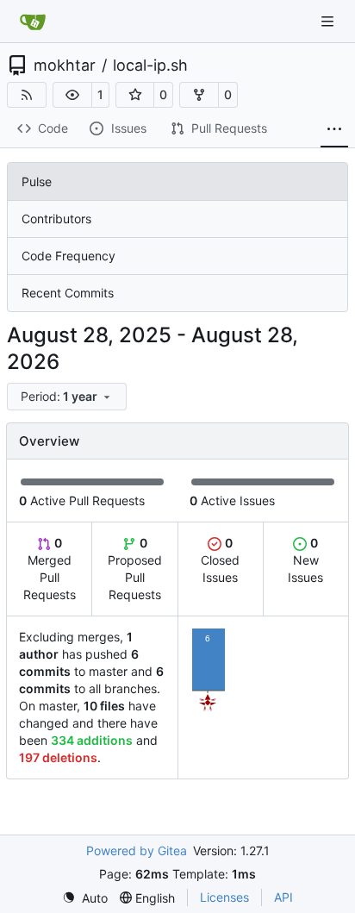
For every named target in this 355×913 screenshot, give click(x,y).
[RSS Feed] (27, 95)
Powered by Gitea (136, 850)
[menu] (67, 396)
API (283, 897)
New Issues (305, 560)
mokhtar (65, 65)
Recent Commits (68, 292)
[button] (72, 95)
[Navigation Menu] (329, 21)
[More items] (334, 129)
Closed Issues (220, 560)
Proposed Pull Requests (135, 568)
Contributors (56, 218)
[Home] (33, 21)
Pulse (37, 181)
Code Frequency (68, 255)
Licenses (224, 897)
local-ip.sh (150, 65)
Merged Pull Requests (49, 568)
